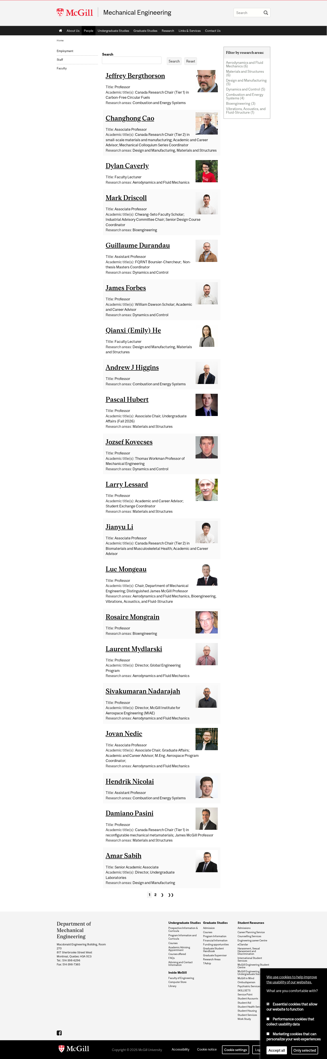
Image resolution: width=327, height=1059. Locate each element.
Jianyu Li (119, 527)
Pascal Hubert (127, 399)
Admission (209, 928)
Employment (65, 51)
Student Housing (247, 1010)
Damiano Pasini (129, 813)
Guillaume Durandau (138, 245)
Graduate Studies (145, 30)
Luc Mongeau (126, 569)
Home (61, 30)
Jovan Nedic (124, 733)
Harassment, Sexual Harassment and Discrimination (249, 951)
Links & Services (190, 30)
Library (172, 986)
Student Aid (244, 1002)
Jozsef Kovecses (129, 442)
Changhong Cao (130, 118)
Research (168, 30)
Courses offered (177, 954)
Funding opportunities (216, 944)
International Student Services (250, 959)
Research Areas (211, 959)
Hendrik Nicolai (130, 781)
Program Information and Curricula (182, 937)
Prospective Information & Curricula (183, 929)
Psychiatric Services (249, 986)
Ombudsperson (246, 982)
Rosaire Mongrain (132, 617)
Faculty (62, 68)
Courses (173, 943)
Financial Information (215, 940)
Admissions (244, 928)
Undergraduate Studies (113, 30)
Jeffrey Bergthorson (135, 75)
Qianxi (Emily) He (133, 330)
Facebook (60, 1032)
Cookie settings (235, 1050)
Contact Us (212, 30)
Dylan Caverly (127, 165)
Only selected (304, 1049)
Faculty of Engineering (181, 978)
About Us (73, 30)
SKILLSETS (244, 990)
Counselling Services (249, 936)
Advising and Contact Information (180, 963)
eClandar (243, 944)
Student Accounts (248, 998)
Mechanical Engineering (137, 12)
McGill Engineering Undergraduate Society (251, 972)
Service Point (245, 994)
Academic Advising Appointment (179, 948)
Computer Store (177, 982)
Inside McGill (177, 972)
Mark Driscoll (126, 197)
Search (107, 54)
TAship (207, 963)
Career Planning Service (251, 932)
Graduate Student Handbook (213, 949)
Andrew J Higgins (132, 367)
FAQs (171, 958)
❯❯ (171, 895)
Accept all (276, 1049)
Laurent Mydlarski (134, 649)
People (88, 30)
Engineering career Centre (252, 940)
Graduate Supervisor (215, 955)
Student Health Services (251, 1006)
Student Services (247, 1015)
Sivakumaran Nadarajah (143, 691)
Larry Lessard (127, 484)
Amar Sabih (123, 855)
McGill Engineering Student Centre (253, 966)
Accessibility (180, 1049)
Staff (60, 59)
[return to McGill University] (73, 1049)
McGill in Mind (246, 978)
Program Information (214, 936)
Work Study (244, 1019)
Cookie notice (207, 1049)
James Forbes (126, 287)
